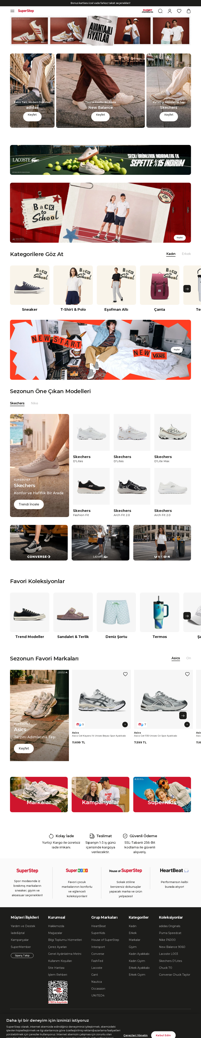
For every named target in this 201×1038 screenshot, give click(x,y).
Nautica (96, 988)
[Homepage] (26, 18)
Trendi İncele (29, 511)
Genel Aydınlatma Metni (64, 960)
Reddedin (84, 1022)
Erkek (186, 261)
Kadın (132, 933)
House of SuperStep (105, 947)
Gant (94, 981)
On (188, 665)
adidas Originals (169, 933)
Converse (97, 960)
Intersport (98, 954)
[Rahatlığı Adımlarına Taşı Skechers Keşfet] (168, 133)
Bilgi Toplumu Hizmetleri (65, 947)
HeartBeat (98, 933)
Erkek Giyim (137, 981)
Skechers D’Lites (170, 968)
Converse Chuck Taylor (174, 981)
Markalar (134, 947)
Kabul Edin (163, 1015)
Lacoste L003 (168, 960)
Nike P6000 (167, 947)
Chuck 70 (165, 974)
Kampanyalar (20, 947)
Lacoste (96, 974)
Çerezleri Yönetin (135, 1015)
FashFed (97, 968)
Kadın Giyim (137, 968)
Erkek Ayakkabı (139, 974)
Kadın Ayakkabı (139, 960)
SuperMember (21, 954)
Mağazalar (55, 940)
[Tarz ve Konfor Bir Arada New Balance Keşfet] (100, 134)
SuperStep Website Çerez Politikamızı (34, 1033)
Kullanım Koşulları (60, 968)
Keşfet (32, 121)
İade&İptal (18, 940)
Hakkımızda (56, 933)
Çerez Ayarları (57, 954)
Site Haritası (56, 974)
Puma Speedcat (170, 940)
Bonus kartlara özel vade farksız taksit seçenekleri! (100, 10)
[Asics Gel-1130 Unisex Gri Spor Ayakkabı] (163, 706)
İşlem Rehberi (57, 981)
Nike (34, 410)
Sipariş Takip (22, 962)
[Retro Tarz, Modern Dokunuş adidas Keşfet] (32, 133)
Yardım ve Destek (23, 933)
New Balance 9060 (172, 954)
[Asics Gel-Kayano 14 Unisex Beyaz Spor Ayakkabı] (101, 706)
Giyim (133, 954)
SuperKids (98, 940)
